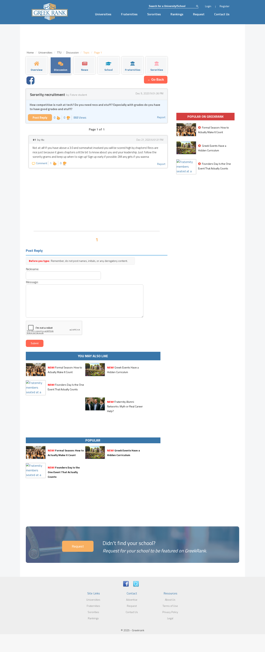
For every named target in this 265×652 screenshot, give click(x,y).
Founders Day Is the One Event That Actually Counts (64, 472)
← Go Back (155, 79)
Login (208, 6)
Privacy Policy (170, 612)
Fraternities (129, 14)
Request (198, 14)
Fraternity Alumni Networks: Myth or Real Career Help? (125, 406)
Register (224, 6)
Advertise (131, 600)
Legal (170, 618)
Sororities (154, 14)
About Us (170, 600)
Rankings (177, 14)
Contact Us (221, 14)
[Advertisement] (96, 199)
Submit (35, 343)
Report (161, 117)
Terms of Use (170, 606)
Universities (103, 14)
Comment (41, 163)
